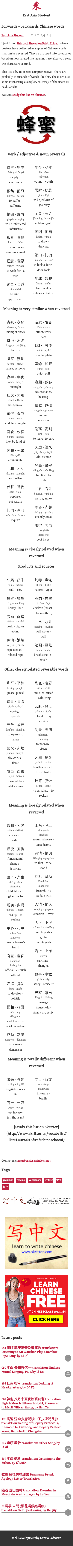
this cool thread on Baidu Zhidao (37, 43)
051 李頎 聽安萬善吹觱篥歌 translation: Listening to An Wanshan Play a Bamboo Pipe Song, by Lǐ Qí (29, 1352)
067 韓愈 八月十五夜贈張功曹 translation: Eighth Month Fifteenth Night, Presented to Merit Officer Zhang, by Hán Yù (31, 1403)
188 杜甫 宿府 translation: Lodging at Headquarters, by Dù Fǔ (27, 1386)
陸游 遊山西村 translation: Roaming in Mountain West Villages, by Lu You (28, 1492)
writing (49, 1180)
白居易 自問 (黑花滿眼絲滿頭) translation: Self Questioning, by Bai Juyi (29, 1508)
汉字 (5, 1186)
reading (21, 1180)
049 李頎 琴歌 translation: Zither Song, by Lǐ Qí (30, 1445)
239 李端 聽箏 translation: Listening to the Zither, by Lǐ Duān (31, 1461)
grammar (8, 1180)
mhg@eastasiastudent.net (34, 1161)
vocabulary (35, 1180)
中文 (59, 1180)
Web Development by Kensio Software (36, 1538)
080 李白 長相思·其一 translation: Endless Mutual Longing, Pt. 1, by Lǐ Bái (30, 1370)
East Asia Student (12, 35)
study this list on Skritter (28, 95)
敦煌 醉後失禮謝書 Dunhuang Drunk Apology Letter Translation (27, 1477)
